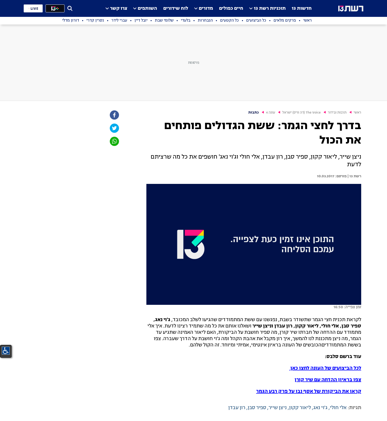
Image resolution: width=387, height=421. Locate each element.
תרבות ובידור (337, 112)
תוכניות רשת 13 (270, 9)
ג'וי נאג (320, 408)
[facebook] (114, 115)
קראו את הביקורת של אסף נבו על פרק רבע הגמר (308, 391)
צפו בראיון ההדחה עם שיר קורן (328, 380)
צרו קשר (118, 9)
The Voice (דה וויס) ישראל (301, 112)
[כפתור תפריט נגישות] (6, 351)
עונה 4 (270, 112)
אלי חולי (338, 408)
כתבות (253, 112)
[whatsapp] (114, 141)
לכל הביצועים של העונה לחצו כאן (325, 368)
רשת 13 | (354, 176)
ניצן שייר (278, 408)
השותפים (147, 9)
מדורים (206, 9)
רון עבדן (236, 408)
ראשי (357, 112)
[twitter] (114, 128)
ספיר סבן (257, 408)
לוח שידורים (175, 9)
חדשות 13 (302, 9)
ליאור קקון (300, 408)
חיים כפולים (231, 9)
